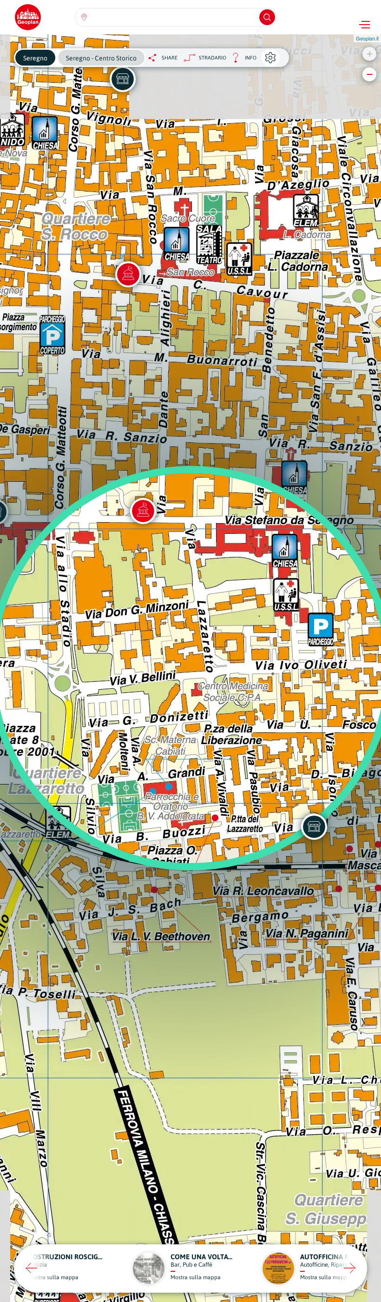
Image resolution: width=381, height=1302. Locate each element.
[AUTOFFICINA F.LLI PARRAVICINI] (314, 826)
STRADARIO (212, 57)
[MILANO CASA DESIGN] (122, 79)
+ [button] (370, 54)
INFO (241, 60)
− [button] (370, 74)
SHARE (169, 57)
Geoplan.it (367, 38)
